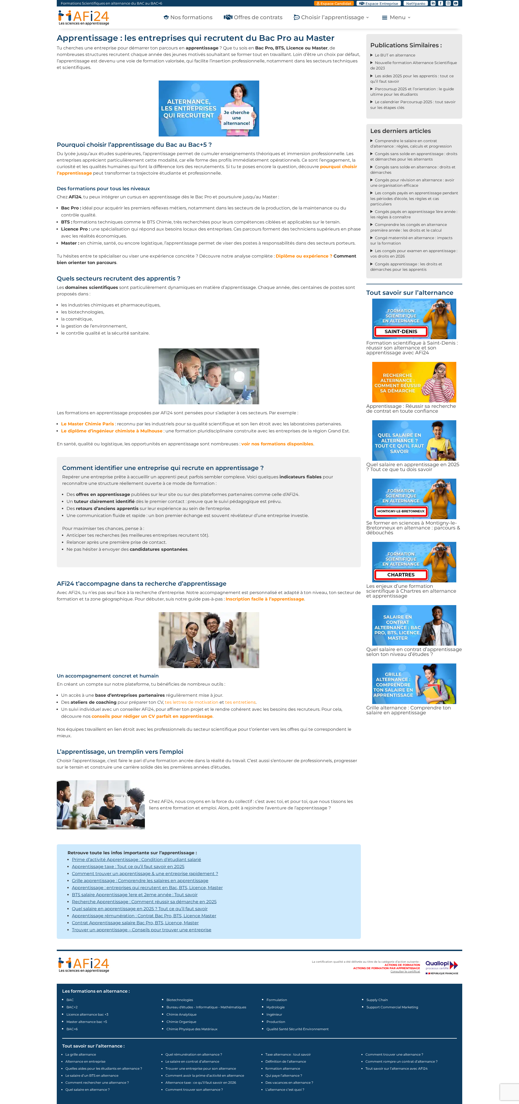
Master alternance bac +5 (86, 1022)
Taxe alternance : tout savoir (288, 1054)
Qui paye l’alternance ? (283, 1075)
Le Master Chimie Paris (87, 423)
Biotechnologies (180, 1000)
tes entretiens (240, 702)
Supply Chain (377, 1000)
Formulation (277, 1000)
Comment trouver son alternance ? (194, 1090)
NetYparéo (415, 3)
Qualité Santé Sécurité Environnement (298, 1029)
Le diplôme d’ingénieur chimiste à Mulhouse (111, 430)
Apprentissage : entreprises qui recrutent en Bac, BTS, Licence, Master (147, 887)
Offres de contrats (258, 18)
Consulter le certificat (405, 971)
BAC (70, 1000)
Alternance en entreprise (85, 1061)
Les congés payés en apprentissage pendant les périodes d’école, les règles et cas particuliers (414, 198)
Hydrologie (276, 1007)
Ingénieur (274, 1014)
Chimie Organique (181, 1022)
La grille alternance (80, 1054)
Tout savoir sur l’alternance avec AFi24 (396, 1068)
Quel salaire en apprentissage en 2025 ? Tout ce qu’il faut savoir (140, 908)
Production (276, 1022)
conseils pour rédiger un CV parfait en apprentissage (152, 716)
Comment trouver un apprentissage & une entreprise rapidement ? (145, 873)
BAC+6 (72, 1029)
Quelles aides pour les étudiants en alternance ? (103, 1068)
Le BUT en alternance (395, 55)
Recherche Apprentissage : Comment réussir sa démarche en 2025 (144, 901)
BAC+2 (72, 1007)
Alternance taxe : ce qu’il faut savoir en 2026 (200, 1082)
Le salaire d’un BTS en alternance (91, 1075)
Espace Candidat (336, 3)
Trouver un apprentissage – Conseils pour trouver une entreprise (141, 929)
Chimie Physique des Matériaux (192, 1029)
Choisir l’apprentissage (332, 18)
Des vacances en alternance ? (289, 1082)
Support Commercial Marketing (392, 1007)
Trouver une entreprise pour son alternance (200, 1068)
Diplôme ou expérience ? (304, 256)
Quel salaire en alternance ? (87, 1090)
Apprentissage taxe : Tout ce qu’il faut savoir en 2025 (128, 866)
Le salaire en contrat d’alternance (192, 1061)
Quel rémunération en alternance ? (193, 1054)
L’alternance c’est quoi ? (284, 1090)
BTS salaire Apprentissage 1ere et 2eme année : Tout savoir (135, 894)
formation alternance (282, 1068)
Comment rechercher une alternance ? (97, 1082)
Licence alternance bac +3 (87, 1014)
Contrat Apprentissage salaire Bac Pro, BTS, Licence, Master (135, 922)
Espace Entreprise (381, 3)
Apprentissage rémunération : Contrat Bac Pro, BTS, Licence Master (144, 915)
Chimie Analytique (182, 1014)
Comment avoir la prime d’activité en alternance (204, 1075)
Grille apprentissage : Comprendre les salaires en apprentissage (140, 880)
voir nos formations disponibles (277, 443)
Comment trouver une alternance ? (394, 1054)
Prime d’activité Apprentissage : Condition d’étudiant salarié (136, 859)
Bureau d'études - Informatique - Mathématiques (206, 1007)
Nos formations (191, 18)
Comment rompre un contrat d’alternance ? (401, 1061)
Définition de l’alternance (285, 1061)
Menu (398, 18)
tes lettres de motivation (191, 702)
